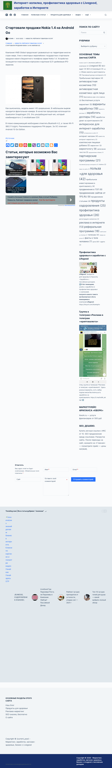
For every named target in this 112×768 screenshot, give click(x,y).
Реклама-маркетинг (15, 711)
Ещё (87, 15)
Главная (24, 15)
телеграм (93, 235)
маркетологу (88, 149)
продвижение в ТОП (90, 189)
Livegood (95, 65)
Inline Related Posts (70, 205)
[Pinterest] (15, 15)
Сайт (18, 479)
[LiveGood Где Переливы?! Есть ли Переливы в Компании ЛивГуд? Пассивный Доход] (35, 597)
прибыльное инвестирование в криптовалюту (88, 182)
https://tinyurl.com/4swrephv (89, 304)
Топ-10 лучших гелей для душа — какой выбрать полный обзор (99, 597)
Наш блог (10, 705)
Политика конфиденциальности (18, 764)
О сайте (9, 717)
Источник (10, 138)
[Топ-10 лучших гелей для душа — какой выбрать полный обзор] (87, 597)
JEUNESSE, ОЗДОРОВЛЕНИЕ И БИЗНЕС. (20, 597)
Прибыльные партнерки (91, 78)
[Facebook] (11, 15)
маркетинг (96, 146)
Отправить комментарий (83, 479)
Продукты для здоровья (61, 15)
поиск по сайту (84, 169)
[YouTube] (7, 15)
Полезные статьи (38, 15)
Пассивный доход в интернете (94, 75)
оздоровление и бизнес (96, 152)
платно (102, 164)
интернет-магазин (88, 136)
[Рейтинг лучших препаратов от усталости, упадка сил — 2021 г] (61, 597)
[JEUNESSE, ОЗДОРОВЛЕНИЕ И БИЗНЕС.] (9, 597)
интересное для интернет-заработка (92, 128)
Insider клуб (83, 63)
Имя (47, 469)
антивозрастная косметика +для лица (91, 93)
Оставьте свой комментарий (56, 480)
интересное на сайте (91, 133)
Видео (78, 15)
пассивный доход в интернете (88, 164)
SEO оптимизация (95, 69)
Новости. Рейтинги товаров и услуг (39, 38)
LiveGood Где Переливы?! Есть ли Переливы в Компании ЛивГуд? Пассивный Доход (47, 597)
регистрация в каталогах (89, 219)
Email (75, 469)
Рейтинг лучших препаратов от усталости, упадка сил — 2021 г (73, 597)
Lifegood (82, 274)
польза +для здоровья (90, 173)
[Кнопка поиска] (104, 32)
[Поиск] (105, 15)
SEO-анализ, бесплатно (16, 714)
